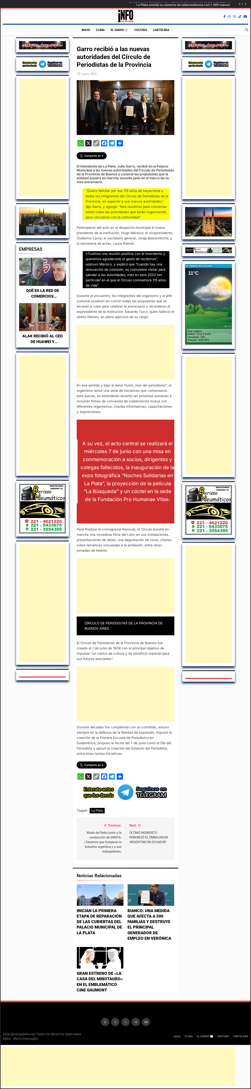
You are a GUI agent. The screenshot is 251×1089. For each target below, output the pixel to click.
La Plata (97, 810)
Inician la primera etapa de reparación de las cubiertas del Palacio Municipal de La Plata (99, 921)
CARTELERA (161, 30)
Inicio (86, 30)
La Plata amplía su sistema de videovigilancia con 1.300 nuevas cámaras (183, 4)
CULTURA (140, 30)
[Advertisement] (42, 137)
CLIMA (100, 30)
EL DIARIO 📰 (119, 30)
